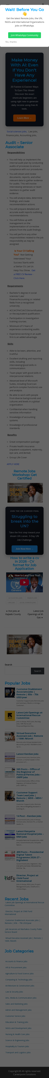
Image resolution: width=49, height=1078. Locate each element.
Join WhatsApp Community (24, 35)
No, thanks (11, 41)
